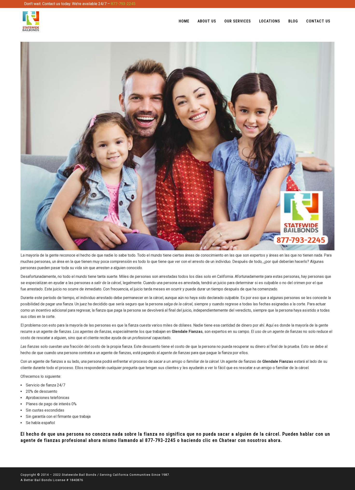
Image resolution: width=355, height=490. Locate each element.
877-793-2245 (123, 3)
